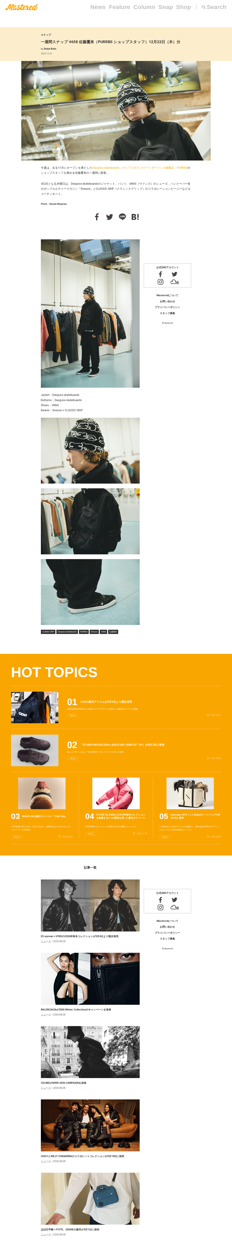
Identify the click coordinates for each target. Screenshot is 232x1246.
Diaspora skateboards (67, 632)
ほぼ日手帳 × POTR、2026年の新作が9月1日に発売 (70, 1229)
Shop (183, 7)
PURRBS (83, 632)
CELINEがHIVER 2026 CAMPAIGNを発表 (63, 1082)
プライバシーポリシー (167, 307)
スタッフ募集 (167, 313)
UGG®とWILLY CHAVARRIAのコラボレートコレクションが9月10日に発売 (82, 1156)
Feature (119, 7)
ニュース (46, 941)
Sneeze (94, 632)
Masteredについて (167, 295)
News (98, 7)
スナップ (46, 34)
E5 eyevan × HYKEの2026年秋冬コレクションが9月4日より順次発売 (80, 936)
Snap (165, 7)
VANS (103, 632)
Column (144, 7)
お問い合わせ (167, 301)
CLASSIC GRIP (48, 632)
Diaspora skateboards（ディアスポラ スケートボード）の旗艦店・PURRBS (139, 167)
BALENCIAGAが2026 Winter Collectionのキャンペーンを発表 (76, 1009)
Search (216, 7)
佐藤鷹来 (113, 632)
